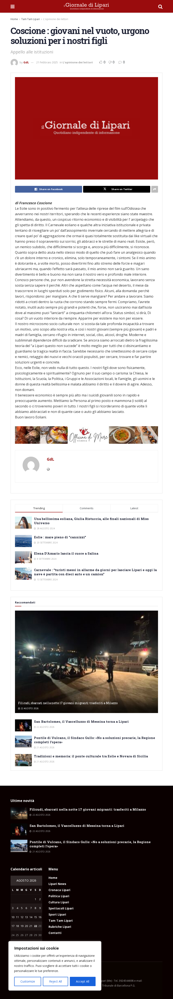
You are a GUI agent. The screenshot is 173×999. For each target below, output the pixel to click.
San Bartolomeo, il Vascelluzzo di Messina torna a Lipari (81, 721)
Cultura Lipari (59, 902)
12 (21, 917)
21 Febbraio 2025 (47, 62)
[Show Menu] (13, 6)
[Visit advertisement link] (86, 435)
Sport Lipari (57, 914)
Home (14, 19)
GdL (26, 62)
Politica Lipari (59, 896)
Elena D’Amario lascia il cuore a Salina (66, 553)
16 (39, 917)
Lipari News (57, 884)
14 (30, 917)
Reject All (55, 981)
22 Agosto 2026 (29, 708)
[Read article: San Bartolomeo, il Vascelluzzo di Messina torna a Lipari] (23, 725)
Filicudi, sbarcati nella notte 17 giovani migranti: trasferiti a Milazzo (68, 703)
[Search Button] (160, 6)
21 (30, 926)
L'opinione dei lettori (55, 19)
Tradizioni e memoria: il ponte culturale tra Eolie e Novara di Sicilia (91, 756)
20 (26, 926)
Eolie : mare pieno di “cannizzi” (60, 537)
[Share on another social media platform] (154, 189)
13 (26, 917)
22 (35, 926)
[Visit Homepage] (86, 6)
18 (17, 926)
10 (12, 917)
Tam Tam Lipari (30, 19)
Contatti (55, 933)
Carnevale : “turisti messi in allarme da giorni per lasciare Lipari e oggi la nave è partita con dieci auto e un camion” (95, 572)
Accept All (82, 981)
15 (35, 917)
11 (17, 917)
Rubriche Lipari (60, 927)
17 (12, 926)
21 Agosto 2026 (45, 747)
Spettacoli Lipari (61, 908)
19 (21, 926)
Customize (27, 981)
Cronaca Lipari (59, 890)
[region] (54, 966)
